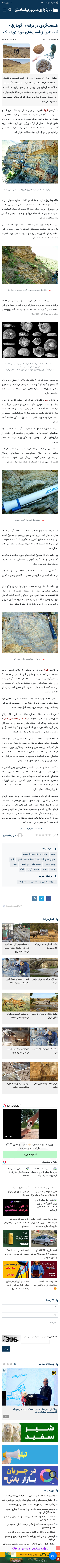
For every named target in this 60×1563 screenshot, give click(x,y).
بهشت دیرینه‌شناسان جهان (15, 719)
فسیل (14, 864)
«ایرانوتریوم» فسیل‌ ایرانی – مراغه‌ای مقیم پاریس (17, 1050)
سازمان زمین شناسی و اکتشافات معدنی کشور (36, 859)
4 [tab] (4, 1364)
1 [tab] (15, 1364)
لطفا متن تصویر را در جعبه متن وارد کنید (40, 1336)
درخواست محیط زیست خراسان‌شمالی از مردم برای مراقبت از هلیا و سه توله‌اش (29, 1518)
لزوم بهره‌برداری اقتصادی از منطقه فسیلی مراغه (18, 1085)
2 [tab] (11, 1364)
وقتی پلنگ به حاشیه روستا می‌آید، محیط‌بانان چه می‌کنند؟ (30, 1496)
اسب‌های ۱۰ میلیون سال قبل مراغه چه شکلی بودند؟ (17, 1015)
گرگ (22, 869)
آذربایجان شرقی (26, 829)
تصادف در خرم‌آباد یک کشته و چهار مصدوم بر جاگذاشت (31, 1532)
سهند (53, 869)
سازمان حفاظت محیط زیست (35, 854)
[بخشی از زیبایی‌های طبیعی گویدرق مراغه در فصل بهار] (30, 267)
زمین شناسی (50, 864)
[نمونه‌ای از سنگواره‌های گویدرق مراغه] (30, 634)
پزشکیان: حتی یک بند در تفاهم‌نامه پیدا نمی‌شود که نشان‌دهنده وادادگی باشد (35, 1411)
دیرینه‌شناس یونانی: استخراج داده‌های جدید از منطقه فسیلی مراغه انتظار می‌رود (16, 948)
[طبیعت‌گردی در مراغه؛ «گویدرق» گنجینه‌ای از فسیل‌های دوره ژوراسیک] (30, 58)
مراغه (45, 869)
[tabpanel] (30, 1394)
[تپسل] (4, 1105)
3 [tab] (8, 1364)
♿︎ (53, 1555)
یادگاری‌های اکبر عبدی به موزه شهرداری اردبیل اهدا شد (32, 1505)
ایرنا (33, 10)
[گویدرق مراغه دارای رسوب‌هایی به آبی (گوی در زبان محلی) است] (30, 164)
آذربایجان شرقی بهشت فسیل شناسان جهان (37, 881)
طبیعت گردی (33, 869)
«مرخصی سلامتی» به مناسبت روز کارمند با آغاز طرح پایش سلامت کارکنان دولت (30, 1511)
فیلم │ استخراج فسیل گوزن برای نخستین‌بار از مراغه (17, 981)
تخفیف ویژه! (30, 1154)
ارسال (6, 1349)
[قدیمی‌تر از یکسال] (44, 932)
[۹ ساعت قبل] (30, 1387)
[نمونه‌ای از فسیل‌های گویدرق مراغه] (30, 494)
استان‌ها (38, 829)
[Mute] (11, 1136)
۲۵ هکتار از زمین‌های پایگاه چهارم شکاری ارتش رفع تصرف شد (28, 1500)
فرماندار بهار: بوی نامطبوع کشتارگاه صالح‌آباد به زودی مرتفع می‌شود (30, 1538)
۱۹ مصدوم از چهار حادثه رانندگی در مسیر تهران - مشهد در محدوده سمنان (31, 1526)
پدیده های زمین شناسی (30, 864)
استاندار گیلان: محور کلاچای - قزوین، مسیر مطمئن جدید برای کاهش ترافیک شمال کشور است (29, 1545)
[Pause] (6, 1136)
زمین (53, 854)
